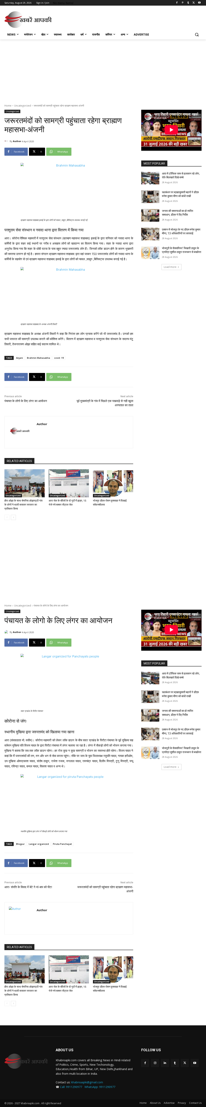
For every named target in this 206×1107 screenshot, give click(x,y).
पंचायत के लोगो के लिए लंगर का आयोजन (25, 401)
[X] (193, 3)
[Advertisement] (99, 19)
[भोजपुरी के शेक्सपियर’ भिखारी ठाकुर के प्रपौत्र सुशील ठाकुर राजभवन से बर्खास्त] (150, 252)
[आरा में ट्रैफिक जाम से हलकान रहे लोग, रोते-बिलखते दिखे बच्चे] (150, 178)
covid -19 (59, 357)
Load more (170, 267)
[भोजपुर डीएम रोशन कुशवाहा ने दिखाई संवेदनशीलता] (113, 483)
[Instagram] (155, 1063)
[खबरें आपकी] (28, 19)
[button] (197, 34)
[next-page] (13, 517)
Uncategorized (22, 105)
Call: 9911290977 (71, 1087)
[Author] (7, 141)
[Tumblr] (188, 3)
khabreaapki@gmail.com (87, 1082)
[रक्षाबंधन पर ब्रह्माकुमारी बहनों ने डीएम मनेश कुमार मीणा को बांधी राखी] (150, 196)
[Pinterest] (182, 3)
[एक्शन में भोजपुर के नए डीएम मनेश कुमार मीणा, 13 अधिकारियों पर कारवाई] (150, 234)
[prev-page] (6, 517)
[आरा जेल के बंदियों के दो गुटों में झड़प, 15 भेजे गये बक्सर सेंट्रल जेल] (69, 483)
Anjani (19, 357)
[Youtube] (199, 3)
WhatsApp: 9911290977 (99, 1087)
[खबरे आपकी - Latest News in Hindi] (26, 1061)
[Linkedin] (165, 1063)
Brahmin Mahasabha (38, 357)
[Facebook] (177, 3)
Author (17, 141)
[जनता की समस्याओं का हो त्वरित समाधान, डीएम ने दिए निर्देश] (150, 215)
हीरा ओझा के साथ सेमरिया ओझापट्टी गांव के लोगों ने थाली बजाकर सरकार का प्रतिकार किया (23, 504)
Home (7, 105)
